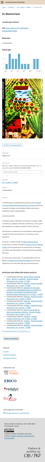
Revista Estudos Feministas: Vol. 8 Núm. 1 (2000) (24, 322)
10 (15, 331)
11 (17, 331)
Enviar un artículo (11, 338)
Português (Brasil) (9, 358)
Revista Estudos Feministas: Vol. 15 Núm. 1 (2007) (25, 294)
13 (21, 331)
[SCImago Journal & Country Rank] (16, 413)
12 (19, 331)
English (6, 352)
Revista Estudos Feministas (15, 2)
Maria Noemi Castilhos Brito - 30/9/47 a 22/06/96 (23, 278)
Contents (27, 316)
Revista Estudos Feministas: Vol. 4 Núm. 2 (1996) (22, 280)
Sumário (27, 305)
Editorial (27, 283)
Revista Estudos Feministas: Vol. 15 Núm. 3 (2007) (24, 284)
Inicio (4, 7)
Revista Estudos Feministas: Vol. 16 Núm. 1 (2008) (24, 306)
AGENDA (27, 325)
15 (26, 331)
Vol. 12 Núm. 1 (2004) (23, 7)
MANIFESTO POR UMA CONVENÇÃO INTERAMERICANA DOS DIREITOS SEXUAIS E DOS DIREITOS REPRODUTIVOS (24, 290)
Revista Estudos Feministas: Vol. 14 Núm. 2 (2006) (24, 302)
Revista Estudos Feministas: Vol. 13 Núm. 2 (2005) (22, 317)
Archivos (11, 7)
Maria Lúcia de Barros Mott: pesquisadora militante (23, 311)
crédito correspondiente (30, 242)
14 (23, 331)
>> (29, 331)
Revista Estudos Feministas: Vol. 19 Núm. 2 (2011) (24, 313)
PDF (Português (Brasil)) (13, 145)
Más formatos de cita (10, 172)
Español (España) (9, 355)
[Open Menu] (2, 2)
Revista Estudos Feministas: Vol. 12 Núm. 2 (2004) (24, 298)
